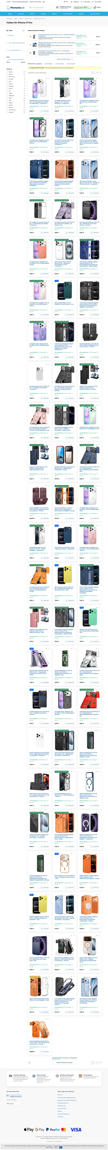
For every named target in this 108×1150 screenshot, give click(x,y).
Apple (15, 18)
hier (51, 1147)
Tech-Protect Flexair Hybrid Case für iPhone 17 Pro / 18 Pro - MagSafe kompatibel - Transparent (64, 142)
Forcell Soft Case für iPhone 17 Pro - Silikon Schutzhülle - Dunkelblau (64, 548)
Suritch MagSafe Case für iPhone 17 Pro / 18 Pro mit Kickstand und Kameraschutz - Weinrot (39, 509)
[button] (65, 59)
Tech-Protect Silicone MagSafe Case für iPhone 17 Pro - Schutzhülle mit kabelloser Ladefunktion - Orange (88, 919)
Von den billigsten (48, 63)
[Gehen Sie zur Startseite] (16, 8)
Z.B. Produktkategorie (38, 7)
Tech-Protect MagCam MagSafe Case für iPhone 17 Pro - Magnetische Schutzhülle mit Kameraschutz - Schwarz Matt (64, 632)
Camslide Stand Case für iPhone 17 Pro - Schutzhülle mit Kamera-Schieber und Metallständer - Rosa (40, 429)
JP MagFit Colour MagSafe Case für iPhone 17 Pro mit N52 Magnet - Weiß (90, 509)
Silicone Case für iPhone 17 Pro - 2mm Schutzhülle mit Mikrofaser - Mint (89, 631)
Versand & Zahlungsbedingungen (20, 1)
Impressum (61, 1116)
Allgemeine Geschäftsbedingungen (67, 1100)
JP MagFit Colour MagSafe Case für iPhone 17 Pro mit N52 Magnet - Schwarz (65, 713)
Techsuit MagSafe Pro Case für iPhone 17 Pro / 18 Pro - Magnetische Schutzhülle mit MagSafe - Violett (88, 755)
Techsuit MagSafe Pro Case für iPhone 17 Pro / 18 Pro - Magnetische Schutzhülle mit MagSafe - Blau (88, 796)
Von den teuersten (59, 63)
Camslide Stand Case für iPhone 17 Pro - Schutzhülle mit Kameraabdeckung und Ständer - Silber (90, 673)
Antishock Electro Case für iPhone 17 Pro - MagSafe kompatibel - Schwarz (39, 713)
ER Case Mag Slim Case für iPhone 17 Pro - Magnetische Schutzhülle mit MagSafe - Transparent (39, 754)
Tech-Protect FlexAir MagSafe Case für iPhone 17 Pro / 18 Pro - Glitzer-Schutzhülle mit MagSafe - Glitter (89, 142)
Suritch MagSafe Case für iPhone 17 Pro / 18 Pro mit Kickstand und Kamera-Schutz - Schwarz (89, 345)
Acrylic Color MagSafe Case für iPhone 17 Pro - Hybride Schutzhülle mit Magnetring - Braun (88, 960)
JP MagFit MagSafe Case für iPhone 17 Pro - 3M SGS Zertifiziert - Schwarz (64, 795)
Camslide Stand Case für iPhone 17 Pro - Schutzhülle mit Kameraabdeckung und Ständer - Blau (90, 469)
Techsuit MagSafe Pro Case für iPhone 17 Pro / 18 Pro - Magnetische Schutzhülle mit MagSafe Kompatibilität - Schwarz (39, 878)
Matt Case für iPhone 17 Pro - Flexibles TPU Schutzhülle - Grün (64, 303)
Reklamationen (62, 1105)
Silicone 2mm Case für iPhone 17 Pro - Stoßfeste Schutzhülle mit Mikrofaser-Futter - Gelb (64, 588)
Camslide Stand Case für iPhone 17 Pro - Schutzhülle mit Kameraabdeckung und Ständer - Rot (90, 714)
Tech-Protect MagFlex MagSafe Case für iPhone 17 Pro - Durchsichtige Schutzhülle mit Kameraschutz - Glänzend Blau (89, 264)
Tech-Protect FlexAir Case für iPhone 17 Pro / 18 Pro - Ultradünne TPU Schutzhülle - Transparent (90, 182)
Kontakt (9, 1)
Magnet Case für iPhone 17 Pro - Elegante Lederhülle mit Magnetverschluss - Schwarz (89, 388)
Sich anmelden (97, 1)
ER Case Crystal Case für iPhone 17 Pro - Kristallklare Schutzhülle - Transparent (39, 388)
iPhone (21, 18)
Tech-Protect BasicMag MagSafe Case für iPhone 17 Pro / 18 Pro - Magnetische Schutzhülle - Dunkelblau (39, 183)
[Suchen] (30, 7)
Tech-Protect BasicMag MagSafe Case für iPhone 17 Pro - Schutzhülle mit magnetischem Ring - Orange (64, 837)
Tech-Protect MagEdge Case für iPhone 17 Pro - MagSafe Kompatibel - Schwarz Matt (64, 429)
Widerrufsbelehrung (63, 1103)
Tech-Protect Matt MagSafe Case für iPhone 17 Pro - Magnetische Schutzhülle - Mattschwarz (64, 754)
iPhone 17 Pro (28, 18)
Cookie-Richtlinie (62, 1108)
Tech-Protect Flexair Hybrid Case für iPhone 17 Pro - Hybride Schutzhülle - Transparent (39, 836)
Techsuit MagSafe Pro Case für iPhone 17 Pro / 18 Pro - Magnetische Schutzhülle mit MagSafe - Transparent (88, 837)
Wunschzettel (86, 1)
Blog (44, 1)
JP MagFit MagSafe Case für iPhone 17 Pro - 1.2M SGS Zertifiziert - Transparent (63, 102)
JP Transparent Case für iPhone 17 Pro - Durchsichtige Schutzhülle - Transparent (39, 223)
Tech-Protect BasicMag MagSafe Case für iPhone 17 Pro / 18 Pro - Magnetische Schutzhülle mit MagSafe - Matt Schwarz (89, 305)
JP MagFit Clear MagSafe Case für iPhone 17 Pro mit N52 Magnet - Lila (89, 102)
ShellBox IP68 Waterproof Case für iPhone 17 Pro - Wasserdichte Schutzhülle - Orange (65, 468)
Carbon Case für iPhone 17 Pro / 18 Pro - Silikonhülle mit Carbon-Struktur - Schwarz (89, 223)
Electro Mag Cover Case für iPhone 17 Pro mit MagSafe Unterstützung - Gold (65, 877)
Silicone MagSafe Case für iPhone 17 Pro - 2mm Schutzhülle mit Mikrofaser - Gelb (39, 918)
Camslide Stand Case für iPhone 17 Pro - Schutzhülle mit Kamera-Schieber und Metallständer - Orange (40, 589)
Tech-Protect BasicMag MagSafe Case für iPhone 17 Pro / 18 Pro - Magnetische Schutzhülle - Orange (64, 183)
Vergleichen (76, 1)
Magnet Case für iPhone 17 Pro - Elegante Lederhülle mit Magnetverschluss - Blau (39, 468)
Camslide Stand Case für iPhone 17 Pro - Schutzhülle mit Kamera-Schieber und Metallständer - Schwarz (65, 388)
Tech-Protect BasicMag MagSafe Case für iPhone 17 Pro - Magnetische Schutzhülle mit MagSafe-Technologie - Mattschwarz (64, 346)
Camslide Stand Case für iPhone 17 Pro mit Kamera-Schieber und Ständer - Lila (65, 223)
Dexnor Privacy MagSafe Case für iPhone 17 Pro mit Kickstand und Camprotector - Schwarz (64, 959)
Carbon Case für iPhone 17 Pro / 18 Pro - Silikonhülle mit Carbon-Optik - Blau (39, 959)
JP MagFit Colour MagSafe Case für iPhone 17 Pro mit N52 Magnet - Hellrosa (90, 549)
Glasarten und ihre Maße (35, 1)
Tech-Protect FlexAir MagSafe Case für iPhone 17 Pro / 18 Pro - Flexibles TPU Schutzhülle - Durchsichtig (89, 1001)
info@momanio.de (50, 1138)
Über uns (60, 1094)
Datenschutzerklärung (63, 1114)
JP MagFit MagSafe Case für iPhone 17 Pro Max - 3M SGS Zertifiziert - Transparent (38, 549)
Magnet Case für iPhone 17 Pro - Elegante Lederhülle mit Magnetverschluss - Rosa (39, 631)
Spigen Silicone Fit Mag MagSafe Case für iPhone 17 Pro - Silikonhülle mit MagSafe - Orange (89, 877)
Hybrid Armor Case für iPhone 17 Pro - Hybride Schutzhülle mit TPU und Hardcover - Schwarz (39, 795)
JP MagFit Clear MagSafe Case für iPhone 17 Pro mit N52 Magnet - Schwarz (39, 141)
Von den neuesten (71, 63)
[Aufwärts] (29, 1062)
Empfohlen (39, 63)
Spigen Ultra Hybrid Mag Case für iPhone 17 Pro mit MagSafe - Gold (39, 999)
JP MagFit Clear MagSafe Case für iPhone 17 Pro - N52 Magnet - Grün (89, 428)
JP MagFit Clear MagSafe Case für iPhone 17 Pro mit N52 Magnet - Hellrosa (39, 304)
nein (56, 1147)
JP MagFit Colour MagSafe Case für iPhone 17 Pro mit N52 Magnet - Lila (40, 345)
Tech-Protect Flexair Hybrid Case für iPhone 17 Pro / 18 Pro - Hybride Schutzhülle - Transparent (64, 918)
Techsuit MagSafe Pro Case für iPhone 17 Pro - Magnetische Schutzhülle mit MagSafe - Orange (65, 509)
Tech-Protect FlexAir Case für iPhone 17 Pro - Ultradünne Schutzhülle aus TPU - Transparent (63, 264)
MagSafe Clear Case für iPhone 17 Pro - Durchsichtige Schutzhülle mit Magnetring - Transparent (39, 102)
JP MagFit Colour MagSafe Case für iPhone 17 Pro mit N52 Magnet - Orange (40, 263)
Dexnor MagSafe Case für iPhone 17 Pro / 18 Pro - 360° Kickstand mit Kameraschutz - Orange (39, 1042)
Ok (61, 1147)
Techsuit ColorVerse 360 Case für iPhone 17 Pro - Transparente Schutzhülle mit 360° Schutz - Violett (39, 673)
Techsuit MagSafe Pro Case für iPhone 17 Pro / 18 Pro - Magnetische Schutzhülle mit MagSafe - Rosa (63, 673)
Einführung (9, 18)
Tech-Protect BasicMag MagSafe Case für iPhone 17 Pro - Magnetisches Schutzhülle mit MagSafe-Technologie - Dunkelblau (89, 590)
